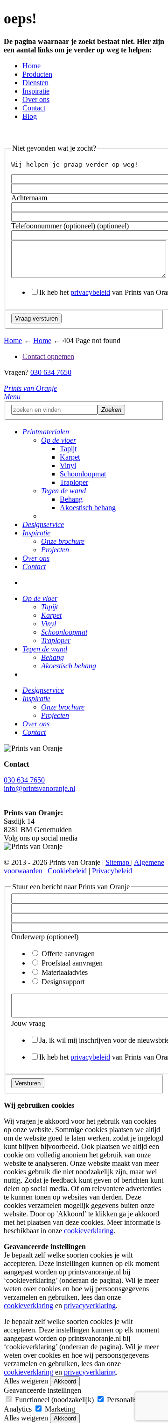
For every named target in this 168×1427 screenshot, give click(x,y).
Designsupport (62, 982)
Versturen (28, 1083)
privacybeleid (90, 292)
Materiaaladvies (64, 972)
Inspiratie (35, 91)
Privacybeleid (112, 871)
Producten (37, 74)
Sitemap (118, 862)
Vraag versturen (36, 318)
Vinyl (68, 465)
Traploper (74, 482)
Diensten (35, 83)
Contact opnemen (48, 356)
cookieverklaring (88, 1231)
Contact (33, 108)
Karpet (70, 457)
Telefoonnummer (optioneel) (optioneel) (70, 226)
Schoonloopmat (83, 474)
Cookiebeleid (68, 871)
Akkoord (65, 1381)
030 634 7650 (50, 372)
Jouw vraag (28, 1023)
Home (31, 66)
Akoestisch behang (88, 508)
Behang (71, 499)
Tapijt (68, 449)
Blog (29, 116)
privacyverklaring (90, 1306)
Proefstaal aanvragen (71, 963)
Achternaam (29, 198)
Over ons (35, 99)
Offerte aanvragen (67, 954)
